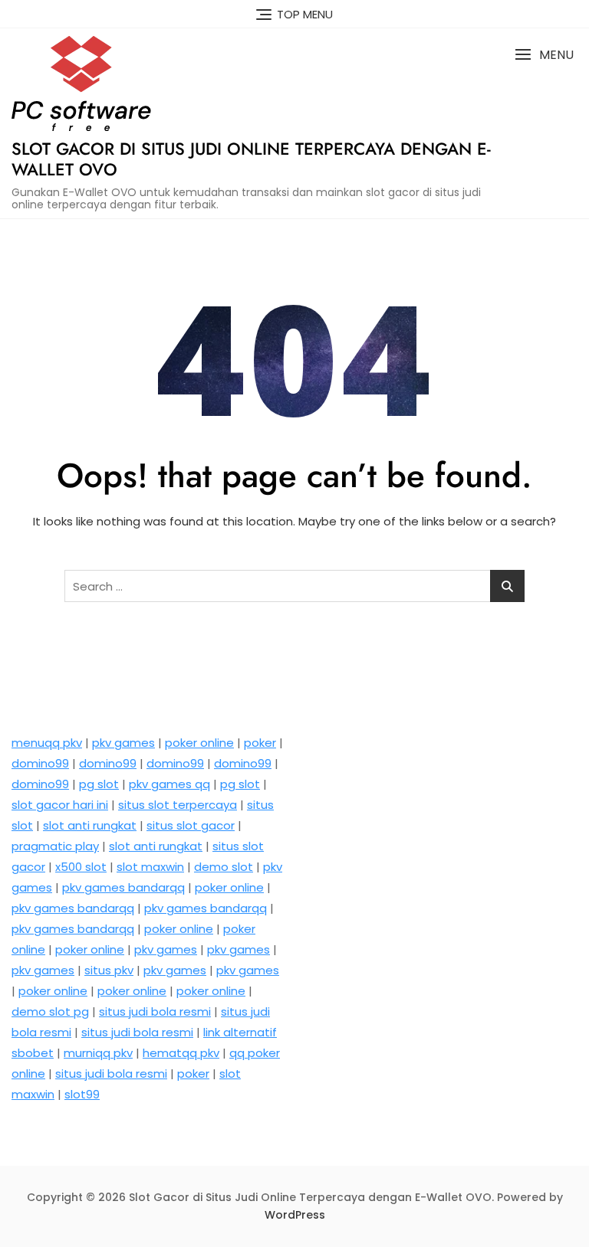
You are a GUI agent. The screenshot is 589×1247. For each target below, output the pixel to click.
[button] (544, 54)
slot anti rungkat (90, 825)
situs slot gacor (190, 825)
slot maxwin (150, 867)
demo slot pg (50, 1011)
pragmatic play (55, 846)
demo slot (223, 867)
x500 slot (81, 867)
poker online (199, 743)
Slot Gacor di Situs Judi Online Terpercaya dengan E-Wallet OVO (251, 158)
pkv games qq (169, 784)
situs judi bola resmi (155, 1011)
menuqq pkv (47, 743)
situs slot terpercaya (177, 805)
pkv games (123, 743)
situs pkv (108, 970)
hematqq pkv (181, 1053)
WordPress (295, 1214)
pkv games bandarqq (123, 887)
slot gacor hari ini (60, 805)
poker (260, 743)
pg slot (99, 784)
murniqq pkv (98, 1053)
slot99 (82, 1094)
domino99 (40, 763)
